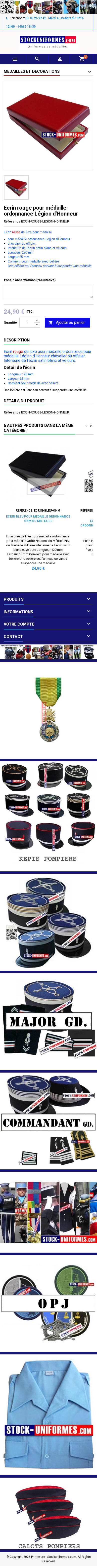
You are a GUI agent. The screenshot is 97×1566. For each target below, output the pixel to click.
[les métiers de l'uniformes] (48, 1212)
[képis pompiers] (48, 816)
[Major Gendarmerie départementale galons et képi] (48, 1021)
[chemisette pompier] (48, 1415)
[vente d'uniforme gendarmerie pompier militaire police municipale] (48, 651)
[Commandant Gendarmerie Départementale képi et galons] (48, 1120)
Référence (12, 221)
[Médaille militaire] (48, 710)
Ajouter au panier (66, 322)
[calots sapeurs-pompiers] (48, 1513)
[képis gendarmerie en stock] (48, 922)
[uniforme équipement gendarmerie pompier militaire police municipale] (48, 7)
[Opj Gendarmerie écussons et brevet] (48, 1303)
